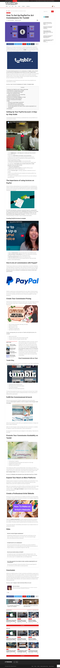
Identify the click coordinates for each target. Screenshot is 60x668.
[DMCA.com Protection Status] (46, 17)
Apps (7, 649)
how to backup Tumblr (10, 471)
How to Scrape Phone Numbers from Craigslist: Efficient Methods (13, 356)
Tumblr (29, 71)
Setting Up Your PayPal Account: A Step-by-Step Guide (17, 89)
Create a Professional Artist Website (14, 99)
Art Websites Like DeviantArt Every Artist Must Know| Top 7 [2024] (23, 474)
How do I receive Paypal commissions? (16, 102)
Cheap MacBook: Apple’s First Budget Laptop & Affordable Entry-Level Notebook (22, 651)
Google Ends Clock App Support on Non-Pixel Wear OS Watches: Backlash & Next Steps (11, 651)
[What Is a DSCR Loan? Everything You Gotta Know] (8, 345)
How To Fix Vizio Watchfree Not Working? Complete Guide (13, 349)
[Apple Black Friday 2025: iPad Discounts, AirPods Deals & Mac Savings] (11, 615)
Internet (8, 12)
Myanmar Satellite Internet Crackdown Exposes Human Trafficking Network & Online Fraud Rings (32, 621)
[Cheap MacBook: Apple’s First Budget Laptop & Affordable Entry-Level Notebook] (22, 645)
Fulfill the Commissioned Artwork (13, 95)
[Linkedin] (8, 592)
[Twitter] (7, 592)
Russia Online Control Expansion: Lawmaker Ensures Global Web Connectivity (13, 352)
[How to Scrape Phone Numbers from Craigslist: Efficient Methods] (8, 356)
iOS (29, 649)
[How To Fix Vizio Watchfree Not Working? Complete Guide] (8, 349)
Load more (22, 625)
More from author (35, 610)
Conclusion (9, 108)
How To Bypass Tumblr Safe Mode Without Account (20, 582)
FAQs (8, 100)
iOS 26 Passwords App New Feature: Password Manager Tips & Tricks (33, 651)
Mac (7, 637)
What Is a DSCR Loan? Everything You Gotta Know (13, 345)
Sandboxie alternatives (15, 519)
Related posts (29, 610)
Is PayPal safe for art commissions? (15, 103)
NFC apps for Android (19, 488)
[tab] (29, 610)
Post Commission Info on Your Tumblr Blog (16, 94)
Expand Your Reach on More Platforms (14, 98)
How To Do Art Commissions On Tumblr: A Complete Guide (22, 84)
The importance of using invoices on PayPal (15, 90)
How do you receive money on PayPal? (16, 104)
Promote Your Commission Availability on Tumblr (16, 97)
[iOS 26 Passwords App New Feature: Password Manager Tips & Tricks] (33, 645)
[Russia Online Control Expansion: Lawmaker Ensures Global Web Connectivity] (8, 352)
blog (16, 661)
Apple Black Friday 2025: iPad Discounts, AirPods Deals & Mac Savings (11, 621)
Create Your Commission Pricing (13, 93)
